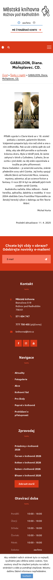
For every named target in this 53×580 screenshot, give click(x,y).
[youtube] (33, 343)
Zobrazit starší (26, 483)
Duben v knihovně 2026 (27, 469)
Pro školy (20, 398)
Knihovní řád (22, 392)
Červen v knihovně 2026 (28, 456)
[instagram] (26, 343)
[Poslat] (46, 259)
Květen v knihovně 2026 (28, 462)
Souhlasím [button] (27, 576)
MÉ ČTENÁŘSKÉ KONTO (24, 29)
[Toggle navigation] (49, 47)
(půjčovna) (29, 324)
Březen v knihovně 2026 (28, 475)
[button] (9, 47)
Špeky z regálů (17, 75)
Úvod (5, 75)
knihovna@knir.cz (25, 331)
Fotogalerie (21, 379)
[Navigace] (2, 47)
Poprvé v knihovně (25, 405)
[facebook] (18, 343)
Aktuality (19, 372)
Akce (17, 385)
